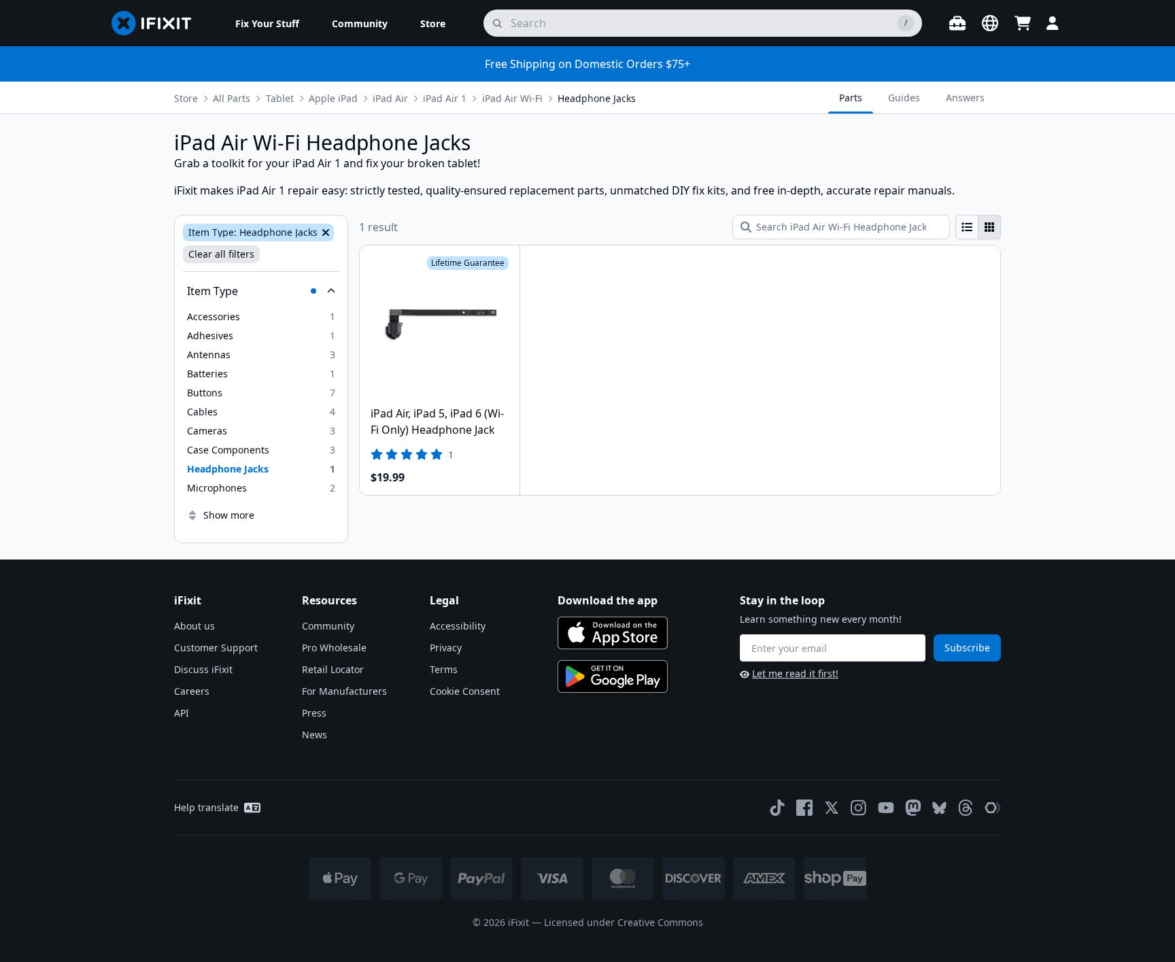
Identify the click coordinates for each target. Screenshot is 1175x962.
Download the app (608, 600)
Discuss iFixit (203, 669)
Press (314, 712)
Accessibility (458, 625)
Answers (965, 97)
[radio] (966, 227)
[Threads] (965, 808)
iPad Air (390, 98)
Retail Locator (333, 669)
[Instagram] (859, 808)
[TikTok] (777, 808)
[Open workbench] (957, 23)
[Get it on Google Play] (613, 676)
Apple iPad (333, 98)
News (314, 734)
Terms (444, 669)
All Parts (231, 98)
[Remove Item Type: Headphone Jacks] (324, 232)
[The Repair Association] (993, 808)
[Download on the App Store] (613, 633)
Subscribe (967, 647)
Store (186, 98)
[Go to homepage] (157, 23)
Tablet (280, 98)
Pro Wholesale (334, 647)
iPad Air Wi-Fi (512, 98)
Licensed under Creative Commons (623, 922)
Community (328, 625)
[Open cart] (1022, 23)
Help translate (206, 807)
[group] (978, 227)
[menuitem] (267, 23)
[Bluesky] (939, 808)
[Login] (1052, 23)
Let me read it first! (795, 673)
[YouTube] (886, 808)
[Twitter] (831, 808)
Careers (191, 691)
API (181, 712)
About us (194, 625)
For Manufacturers (344, 691)
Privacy (446, 647)
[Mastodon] (913, 808)
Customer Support (216, 647)
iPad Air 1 (444, 98)
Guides (904, 97)
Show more (228, 515)
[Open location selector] (990, 23)
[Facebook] (804, 808)
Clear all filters (221, 253)
